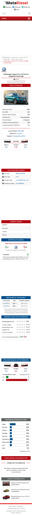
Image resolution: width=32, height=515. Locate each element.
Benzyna (8, 7)
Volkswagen (7, 59)
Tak (3, 377)
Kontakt (22, 508)
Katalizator (5, 439)
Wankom (18, 513)
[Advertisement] (16, 38)
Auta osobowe (24, 57)
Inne (3, 445)
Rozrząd (4, 436)
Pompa (4, 430)
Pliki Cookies (12, 506)
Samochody (14, 57)
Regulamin (20, 506)
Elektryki (27, 7)
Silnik (4, 424)
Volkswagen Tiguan (17, 59)
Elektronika (5, 442)
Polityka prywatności (13, 508)
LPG (17, 9)
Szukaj (29, 13)
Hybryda (17, 7)
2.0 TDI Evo (6, 303)
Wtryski (4, 427)
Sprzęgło (4, 433)
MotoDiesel (6, 57)
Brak (3, 448)
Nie (3, 380)
